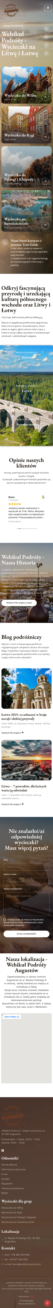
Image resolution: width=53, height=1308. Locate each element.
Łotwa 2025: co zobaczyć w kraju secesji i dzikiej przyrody (24, 716)
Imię (6, 860)
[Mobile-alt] (46, 28)
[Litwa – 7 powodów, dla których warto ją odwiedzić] (26, 760)
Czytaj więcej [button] (14, 521)
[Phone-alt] (46, 37)
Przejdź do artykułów (26, 376)
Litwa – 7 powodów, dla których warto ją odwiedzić (23, 788)
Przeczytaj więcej (11, 733)
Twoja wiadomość (14, 889)
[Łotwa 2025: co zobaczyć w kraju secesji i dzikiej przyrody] (26, 688)
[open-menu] (48, 8)
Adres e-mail (11, 874)
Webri (31, 1296)
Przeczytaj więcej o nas (19, 603)
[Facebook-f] (46, 53)
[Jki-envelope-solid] (46, 45)
